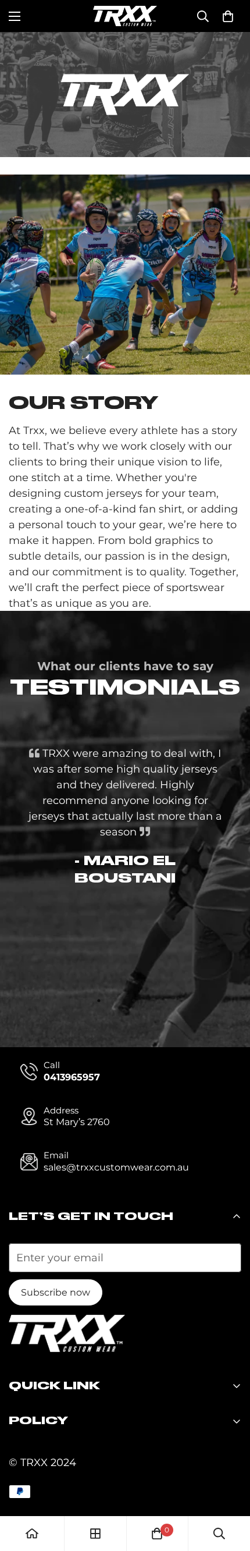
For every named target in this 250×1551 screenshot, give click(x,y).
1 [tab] (81, 1000)
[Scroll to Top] (229, 1489)
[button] (228, 16)
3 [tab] (116, 1000)
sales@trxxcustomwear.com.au (116, 1167)
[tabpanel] (125, 816)
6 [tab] (168, 1000)
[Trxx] (125, 16)
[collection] (95, 1533)
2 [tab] (99, 1000)
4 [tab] (134, 1000)
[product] (32, 1534)
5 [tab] (151, 1000)
